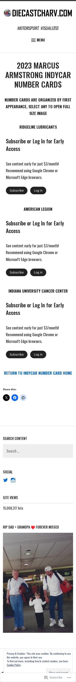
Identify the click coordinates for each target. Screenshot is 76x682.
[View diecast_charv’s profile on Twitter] (5, 480)
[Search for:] (38, 451)
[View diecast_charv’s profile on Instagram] (13, 480)
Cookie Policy (14, 665)
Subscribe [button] (17, 190)
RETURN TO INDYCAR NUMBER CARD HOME (38, 373)
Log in (38, 190)
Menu (41, 40)
